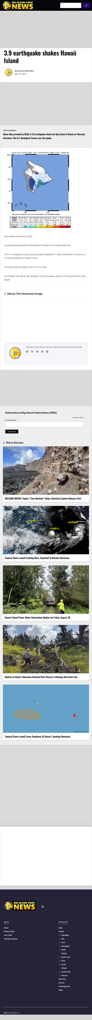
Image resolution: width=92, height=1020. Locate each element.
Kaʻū (63, 942)
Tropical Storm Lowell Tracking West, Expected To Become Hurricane (37, 558)
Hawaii (61, 931)
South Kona (65, 972)
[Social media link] (27, 352)
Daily (60, 928)
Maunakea (65, 946)
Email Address (11, 420)
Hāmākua (65, 935)
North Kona (65, 957)
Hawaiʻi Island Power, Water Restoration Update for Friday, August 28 (37, 617)
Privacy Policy (9, 931)
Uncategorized (64, 986)
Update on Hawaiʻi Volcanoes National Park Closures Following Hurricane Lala (41, 677)
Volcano (64, 975)
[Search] (86, 5)
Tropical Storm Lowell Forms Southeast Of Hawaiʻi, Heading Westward (37, 736)
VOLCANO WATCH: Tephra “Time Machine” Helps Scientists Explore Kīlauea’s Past (43, 498)
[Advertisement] (46, 29)
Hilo (62, 939)
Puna (63, 961)
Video (61, 990)
